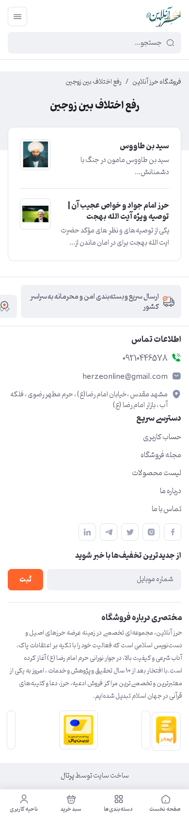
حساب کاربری (162, 437)
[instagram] (151, 532)
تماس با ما (166, 509)
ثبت (25, 580)
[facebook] (172, 532)
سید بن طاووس (144, 146)
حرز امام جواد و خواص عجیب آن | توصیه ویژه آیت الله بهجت (118, 211)
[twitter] (130, 532)
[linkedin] (87, 532)
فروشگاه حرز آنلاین (156, 82)
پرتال (67, 776)
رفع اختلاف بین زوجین (93, 82)
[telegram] (108, 532)
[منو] (17, 16)
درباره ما (170, 491)
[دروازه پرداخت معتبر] (76, 729)
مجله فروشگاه (161, 455)
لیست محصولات (156, 473)
